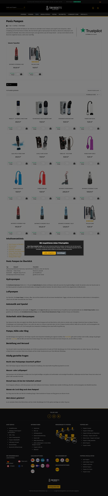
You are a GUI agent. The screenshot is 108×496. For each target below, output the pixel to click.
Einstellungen (61, 253)
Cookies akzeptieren (49, 253)
